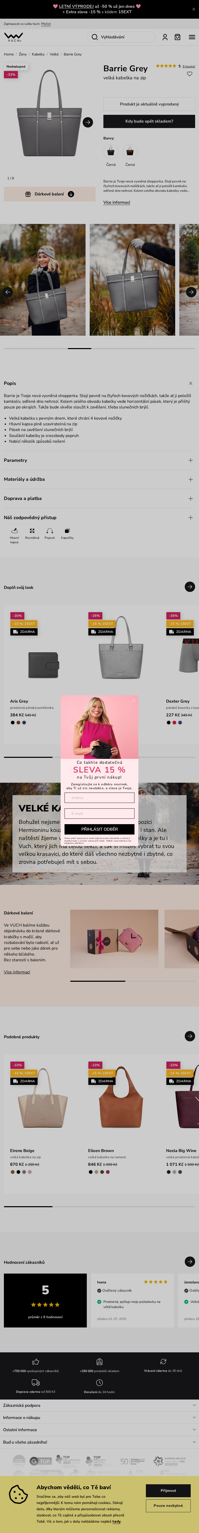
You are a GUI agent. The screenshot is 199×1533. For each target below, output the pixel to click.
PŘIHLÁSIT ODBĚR (99, 829)
